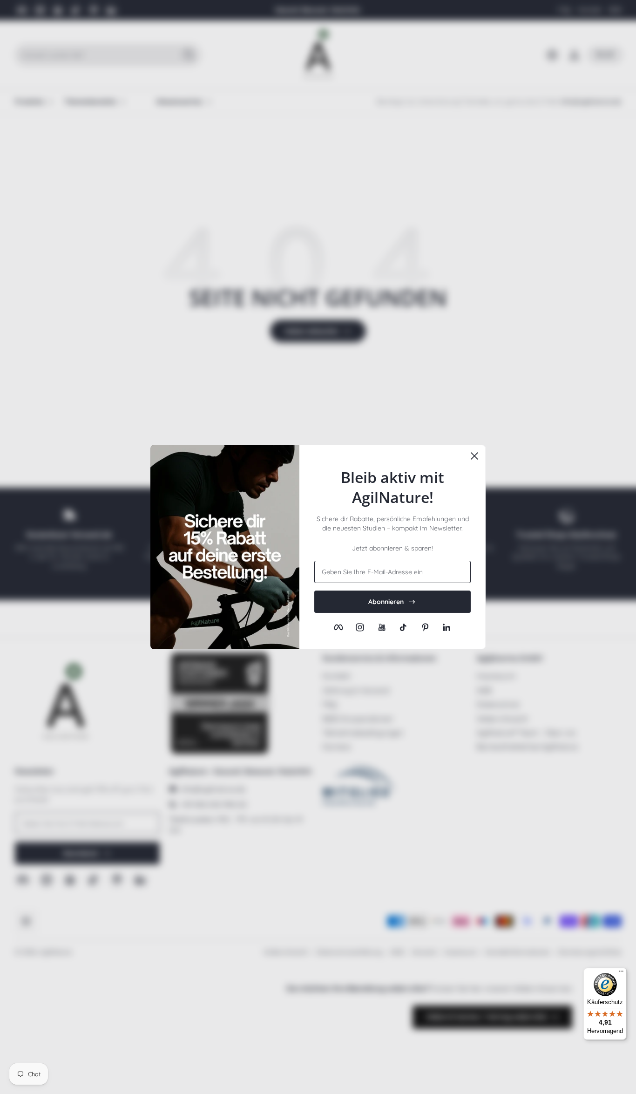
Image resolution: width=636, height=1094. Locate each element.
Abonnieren (386, 602)
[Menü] (621, 973)
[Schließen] (474, 456)
